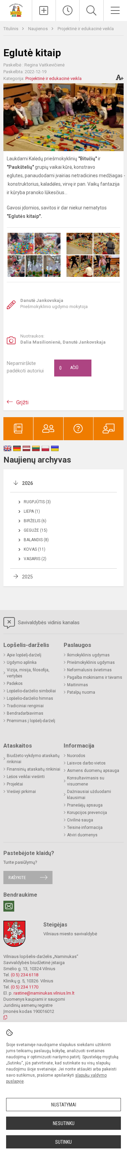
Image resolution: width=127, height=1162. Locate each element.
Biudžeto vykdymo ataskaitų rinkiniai (33, 758)
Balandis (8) (36, 539)
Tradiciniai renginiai (25, 706)
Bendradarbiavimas (25, 713)
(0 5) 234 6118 (24, 974)
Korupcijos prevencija (87, 812)
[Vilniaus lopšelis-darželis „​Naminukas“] (16, 9)
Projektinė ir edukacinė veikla (86, 28)
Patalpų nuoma (81, 692)
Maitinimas (77, 684)
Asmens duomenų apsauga (93, 770)
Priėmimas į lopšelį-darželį (31, 720)
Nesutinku (64, 1123)
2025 (27, 576)
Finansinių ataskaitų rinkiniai (33, 769)
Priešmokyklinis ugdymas (91, 662)
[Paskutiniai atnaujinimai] (67, 10)
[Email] (8, 906)
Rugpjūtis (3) (37, 502)
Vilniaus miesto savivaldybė (70, 933)
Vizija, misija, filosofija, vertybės (28, 673)
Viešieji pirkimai (21, 791)
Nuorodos (76, 755)
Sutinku (63, 1142)
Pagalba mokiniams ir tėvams (94, 677)
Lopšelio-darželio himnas (30, 698)
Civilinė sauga (80, 820)
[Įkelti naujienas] (44, 10)
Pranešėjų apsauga (85, 805)
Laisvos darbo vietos (86, 763)
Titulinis (11, 28)
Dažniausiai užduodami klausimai (89, 794)
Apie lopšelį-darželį (24, 655)
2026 (27, 483)
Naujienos (38, 28)
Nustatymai (63, 1104)
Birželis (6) (35, 520)
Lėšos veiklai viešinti (26, 776)
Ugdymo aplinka (22, 662)
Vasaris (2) (35, 558)
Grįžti (22, 402)
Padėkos (15, 683)
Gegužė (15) (35, 530)
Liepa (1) (32, 511)
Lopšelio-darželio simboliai (31, 691)
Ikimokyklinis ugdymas (88, 655)
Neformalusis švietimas (89, 670)
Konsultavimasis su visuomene (85, 781)
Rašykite (17, 877)
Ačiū (68, 368)
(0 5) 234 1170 (24, 987)
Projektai (15, 784)
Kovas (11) (34, 549)
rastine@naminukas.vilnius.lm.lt (44, 993)
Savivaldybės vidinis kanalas (48, 622)
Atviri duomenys (82, 835)
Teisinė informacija (85, 827)
